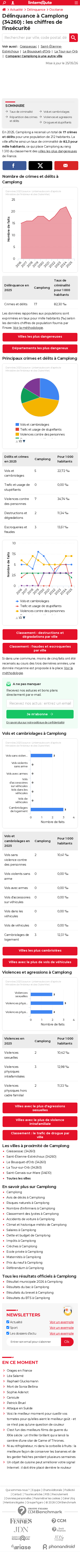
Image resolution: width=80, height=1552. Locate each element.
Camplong (14, 1192)
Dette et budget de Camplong (28, 1235)
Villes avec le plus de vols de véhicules (40, 962)
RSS (47, 1494)
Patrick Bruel (16, 1403)
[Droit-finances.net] (59, 1529)
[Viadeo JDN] (59, 1538)
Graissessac (28, 46)
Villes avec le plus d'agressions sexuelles (40, 1108)
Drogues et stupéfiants (57, 122)
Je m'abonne (37, 714)
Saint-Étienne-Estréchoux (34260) (31, 1156)
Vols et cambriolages (56, 111)
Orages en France (19, 1370)
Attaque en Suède (20, 1408)
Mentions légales (14, 1502)
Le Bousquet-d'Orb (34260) (26, 1162)
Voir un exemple (62, 1322)
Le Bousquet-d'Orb (37, 51)
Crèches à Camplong (21, 1246)
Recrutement (60, 1494)
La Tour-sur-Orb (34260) (24, 1167)
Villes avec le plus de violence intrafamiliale (40, 1122)
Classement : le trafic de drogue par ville (40, 1135)
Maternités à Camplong (23, 1257)
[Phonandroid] (59, 1546)
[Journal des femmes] (21, 1521)
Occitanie (56, 10)
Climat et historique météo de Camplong (36, 1225)
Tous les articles (33, 1494)
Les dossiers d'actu (22, 1333)
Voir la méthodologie (28, 328)
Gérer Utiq (69, 1498)
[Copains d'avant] (21, 1538)
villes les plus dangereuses (57, 151)
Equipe (36, 1490)
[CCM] (59, 1521)
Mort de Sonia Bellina (22, 1387)
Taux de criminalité (21, 111)
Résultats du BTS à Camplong (28, 1298)
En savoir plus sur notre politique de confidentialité (35, 722)
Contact (17, 1494)
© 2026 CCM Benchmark (61, 1502)
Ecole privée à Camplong (24, 1252)
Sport (13, 1328)
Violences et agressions (58, 117)
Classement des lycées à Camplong (32, 1214)
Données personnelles (18, 1498)
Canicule (13, 1397)
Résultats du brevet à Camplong (29, 1293)
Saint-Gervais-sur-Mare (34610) (28, 1173)
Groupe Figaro (34, 1502)
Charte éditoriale (52, 1490)
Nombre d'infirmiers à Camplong (30, 1208)
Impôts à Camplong (21, 1241)
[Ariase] (21, 1547)
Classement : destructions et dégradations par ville (40, 635)
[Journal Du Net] (21, 1529)
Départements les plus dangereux (40, 348)
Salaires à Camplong (21, 1230)
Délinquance (36, 10)
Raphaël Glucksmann (22, 1381)
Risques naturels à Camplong (27, 1203)
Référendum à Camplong (25, 1268)
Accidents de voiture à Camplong (30, 1219)
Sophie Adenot (18, 1392)
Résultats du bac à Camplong (27, 1287)
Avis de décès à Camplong (25, 1197)
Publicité (69, 1490)
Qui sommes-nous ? (18, 1490)
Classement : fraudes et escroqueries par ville (40, 648)
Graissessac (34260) (20, 1151)
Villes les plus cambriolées (40, 950)
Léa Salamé (15, 1376)
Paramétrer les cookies (47, 1498)
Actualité (16, 10)
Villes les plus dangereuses (40, 336)
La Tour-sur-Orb (66, 51)
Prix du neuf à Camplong (24, 1263)
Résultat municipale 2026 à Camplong (34, 1282)
